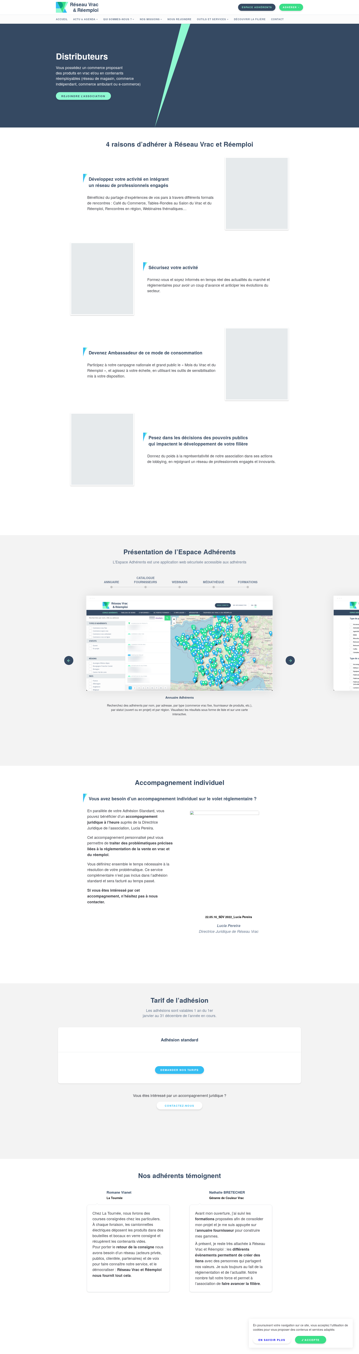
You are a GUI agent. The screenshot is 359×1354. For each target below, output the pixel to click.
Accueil (62, 19)
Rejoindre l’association (83, 96)
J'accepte (311, 1340)
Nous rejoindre (179, 19)
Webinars (179, 582)
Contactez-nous (179, 1106)
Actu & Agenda (84, 19)
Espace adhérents (257, 7)
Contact (277, 19)
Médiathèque (213, 582)
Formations (247, 582)
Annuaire (111, 582)
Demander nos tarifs (179, 1070)
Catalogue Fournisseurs (145, 580)
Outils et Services (211, 19)
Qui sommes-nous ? (117, 19)
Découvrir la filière (250, 19)
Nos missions (150, 19)
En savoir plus (271, 1340)
